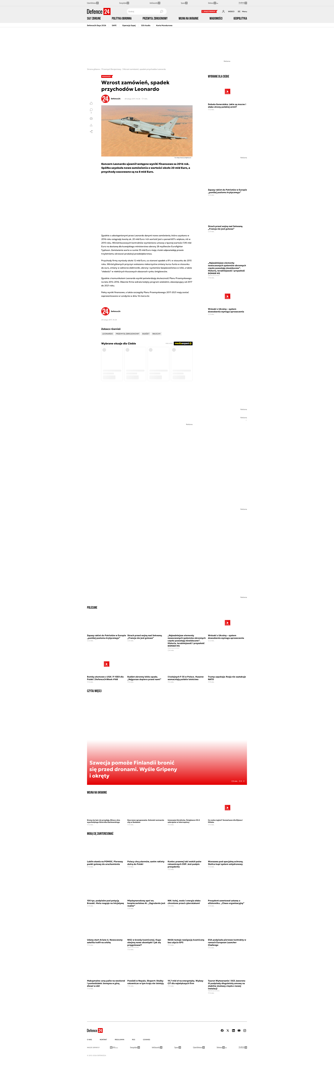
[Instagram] (244, 1030)
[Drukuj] (91, 118)
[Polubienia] (91, 103)
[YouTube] (239, 1030)
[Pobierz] (91, 125)
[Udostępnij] (91, 131)
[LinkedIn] (233, 1030)
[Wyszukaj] (161, 11)
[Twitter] (227, 1030)
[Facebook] (222, 1030)
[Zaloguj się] (223, 11)
